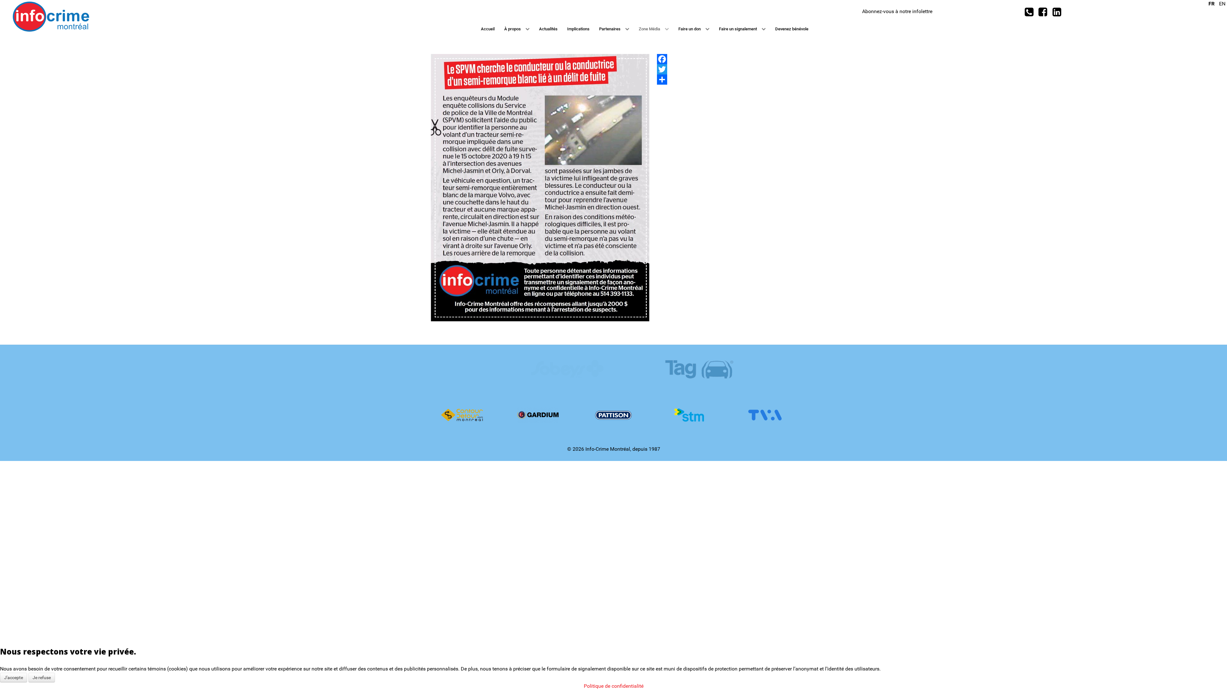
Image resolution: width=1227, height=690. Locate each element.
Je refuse (42, 677)
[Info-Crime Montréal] (51, 16)
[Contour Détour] (462, 415)
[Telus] (613, 369)
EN (1222, 4)
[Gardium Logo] (537, 415)
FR (1212, 4)
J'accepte (13, 677)
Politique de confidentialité (614, 686)
